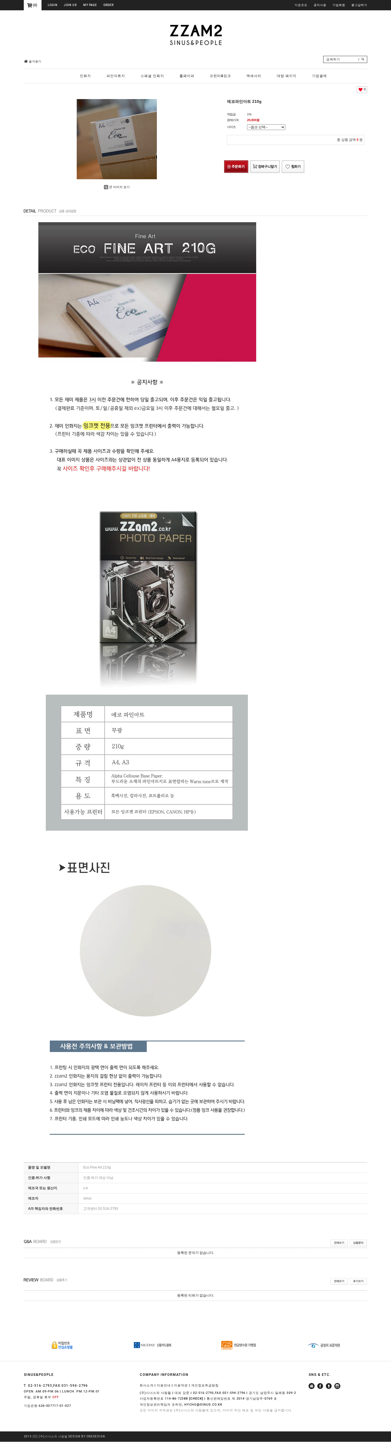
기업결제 (319, 76)
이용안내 (164, 1385)
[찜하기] (293, 161)
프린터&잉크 (220, 76)
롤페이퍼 (186, 76)
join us (70, 5)
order (108, 5)
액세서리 (253, 76)
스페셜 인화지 (152, 76)
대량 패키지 (287, 76)
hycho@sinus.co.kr (203, 1404)
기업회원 (339, 5)
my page (90, 5)
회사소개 (146, 1385)
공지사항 (320, 5)
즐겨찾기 (35, 61)
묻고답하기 (359, 5)
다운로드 (301, 5)
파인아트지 (115, 76)
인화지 (85, 76)
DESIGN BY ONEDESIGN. (87, 1436)
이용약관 (181, 1385)
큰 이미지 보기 (119, 187)
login (53, 5)
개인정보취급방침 (205, 1385)
